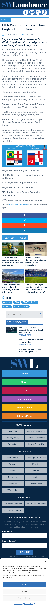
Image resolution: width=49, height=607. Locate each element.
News (4, 19)
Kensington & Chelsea (36, 457)
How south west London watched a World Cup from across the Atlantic (12, 261)
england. (7, 302)
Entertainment (24, 399)
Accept (25, 584)
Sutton (36, 477)
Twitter (38, 12)
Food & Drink (24, 407)
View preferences (24, 598)
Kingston (36, 464)
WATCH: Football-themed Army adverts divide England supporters (35, 261)
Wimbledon (12, 490)
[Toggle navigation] (3, 12)
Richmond (12, 477)
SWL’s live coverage (19, 204)
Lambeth (13, 470)
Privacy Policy (29, 604)
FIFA (17, 302)
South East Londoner (36, 503)
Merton (36, 470)
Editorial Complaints (36, 431)
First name (7, 532)
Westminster (36, 483)
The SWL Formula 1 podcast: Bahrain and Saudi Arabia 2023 (31, 330)
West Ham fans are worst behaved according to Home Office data (11, 288)
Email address (9, 541)
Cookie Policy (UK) (36, 444)
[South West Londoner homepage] (24, 4)
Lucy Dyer (30, 34)
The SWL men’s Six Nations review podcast (31, 340)
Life (24, 390)
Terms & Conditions (36, 437)
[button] (45, 561)
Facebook (25, 12)
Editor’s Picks (24, 416)
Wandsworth (13, 483)
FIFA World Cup (30, 302)
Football (6, 306)
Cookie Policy (18, 604)
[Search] (40, 314)
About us (13, 431)
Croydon (13, 464)
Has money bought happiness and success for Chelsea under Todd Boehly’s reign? (36, 288)
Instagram (32, 12)
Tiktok (44, 12)
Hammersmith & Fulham (12, 458)
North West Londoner (12, 510)
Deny (24, 591)
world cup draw (21, 306)
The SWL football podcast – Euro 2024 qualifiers (31, 350)
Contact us (12, 444)
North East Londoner (12, 503)
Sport (24, 382)
